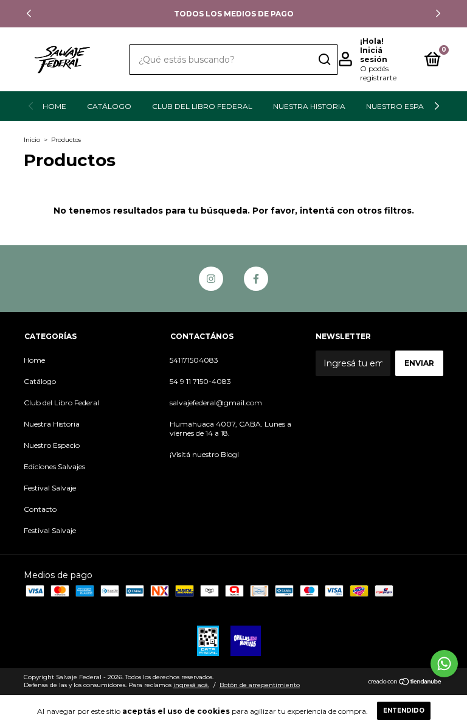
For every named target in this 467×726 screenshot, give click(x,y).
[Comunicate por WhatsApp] (444, 663)
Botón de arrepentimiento (260, 685)
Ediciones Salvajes (54, 466)
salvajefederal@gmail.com (216, 402)
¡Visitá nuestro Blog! (204, 454)
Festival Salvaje (50, 487)
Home (54, 106)
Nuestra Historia (309, 106)
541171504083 (194, 360)
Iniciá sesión (373, 55)
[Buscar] (324, 60)
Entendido (403, 710)
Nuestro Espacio (402, 106)
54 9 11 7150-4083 (200, 381)
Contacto (40, 509)
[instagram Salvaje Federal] (211, 279)
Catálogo (109, 106)
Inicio (32, 140)
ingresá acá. (191, 685)
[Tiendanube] (405, 682)
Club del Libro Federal (202, 106)
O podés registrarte (378, 73)
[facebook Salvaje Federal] (256, 279)
